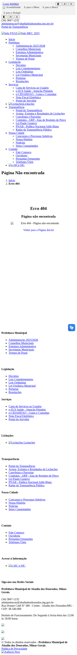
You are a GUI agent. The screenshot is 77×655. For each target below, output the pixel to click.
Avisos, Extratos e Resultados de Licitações (40, 113)
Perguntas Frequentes (28, 158)
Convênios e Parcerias (28, 116)
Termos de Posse (25, 58)
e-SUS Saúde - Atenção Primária (34, 90)
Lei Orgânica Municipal (29, 74)
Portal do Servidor (26, 100)
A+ (65, 4)
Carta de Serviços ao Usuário (32, 87)
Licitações (28, 103)
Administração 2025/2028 (30, 45)
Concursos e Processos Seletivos (34, 136)
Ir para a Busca (50, 7)
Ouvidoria (21, 155)
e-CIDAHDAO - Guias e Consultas (36, 94)
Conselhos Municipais (28, 49)
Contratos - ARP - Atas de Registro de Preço (41, 120)
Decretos (21, 65)
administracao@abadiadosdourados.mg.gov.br (27, 23)
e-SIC (21, 165)
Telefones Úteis (24, 161)
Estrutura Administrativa (29, 52)
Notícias (20, 142)
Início (12, 39)
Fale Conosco (23, 152)
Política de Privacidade (14, 648)
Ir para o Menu (31, 7)
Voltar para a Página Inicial (38, 230)
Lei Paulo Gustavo (26, 123)
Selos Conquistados (27, 145)
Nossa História (24, 139)
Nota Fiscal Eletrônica (28, 97)
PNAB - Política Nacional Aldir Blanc (37, 126)
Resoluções (22, 81)
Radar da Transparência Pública (34, 129)
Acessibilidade (13, 7)
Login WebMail (11, 4)
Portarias (21, 78)
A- (71, 4)
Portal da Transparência (14, 26)
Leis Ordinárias (24, 71)
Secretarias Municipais (28, 55)
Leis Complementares (28, 68)
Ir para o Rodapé (12, 12)
